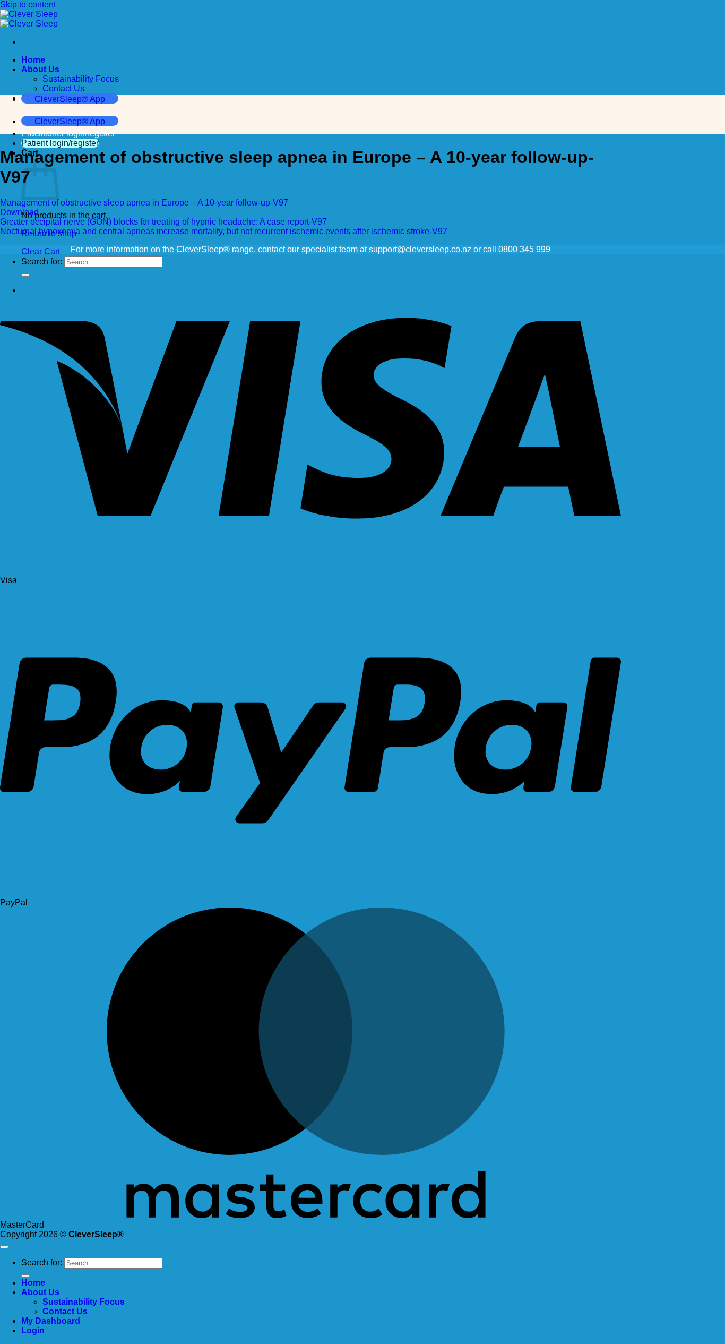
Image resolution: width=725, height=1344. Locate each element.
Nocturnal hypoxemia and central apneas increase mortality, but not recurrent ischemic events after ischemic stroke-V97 (223, 231)
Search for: (41, 261)
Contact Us (63, 88)
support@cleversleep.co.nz (420, 249)
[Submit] (25, 1276)
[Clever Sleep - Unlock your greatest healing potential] (29, 19)
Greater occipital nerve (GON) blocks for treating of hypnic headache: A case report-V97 (163, 221)
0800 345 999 (524, 249)
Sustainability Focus (80, 78)
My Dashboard (50, 1320)
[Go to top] (4, 1246)
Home (33, 59)
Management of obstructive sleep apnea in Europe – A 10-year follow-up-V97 (144, 202)
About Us (40, 69)
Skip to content (28, 4)
